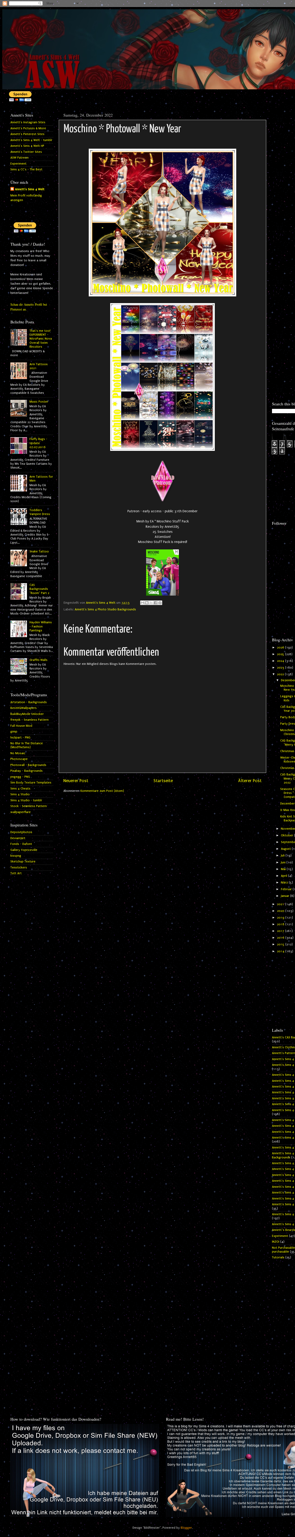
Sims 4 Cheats (20, 788)
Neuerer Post (75, 780)
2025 (281, 654)
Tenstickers (18, 867)
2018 (281, 924)
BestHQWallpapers (23, 708)
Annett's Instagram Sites (27, 122)
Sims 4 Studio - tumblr (26, 800)
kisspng (15, 856)
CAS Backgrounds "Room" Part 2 (39, 589)
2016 (281, 938)
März (285, 882)
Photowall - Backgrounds (28, 765)
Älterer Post (250, 780)
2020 (281, 911)
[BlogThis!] (147, 602)
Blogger (186, 1528)
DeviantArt (17, 838)
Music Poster (39, 402)
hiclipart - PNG (20, 737)
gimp (13, 731)
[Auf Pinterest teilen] (160, 602)
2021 (281, 904)
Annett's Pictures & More (28, 128)
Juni (283, 862)
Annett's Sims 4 (283, 1059)
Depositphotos (21, 832)
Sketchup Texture (22, 861)
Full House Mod (21, 726)
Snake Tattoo (39, 551)
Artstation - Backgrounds (28, 702)
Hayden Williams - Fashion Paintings (41, 626)
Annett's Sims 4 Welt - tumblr (31, 140)
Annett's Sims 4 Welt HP (27, 146)
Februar (287, 889)
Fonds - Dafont (21, 844)
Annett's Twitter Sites (26, 152)
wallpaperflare (20, 812)
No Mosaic (17, 753)
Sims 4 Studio (20, 794)
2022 (281, 674)
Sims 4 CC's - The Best (26, 169)
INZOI (275, 1242)
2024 (281, 661)
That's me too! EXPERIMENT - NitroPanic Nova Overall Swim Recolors (41, 339)
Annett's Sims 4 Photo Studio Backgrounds (105, 609)
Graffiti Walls (38, 660)
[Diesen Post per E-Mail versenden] (142, 602)
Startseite (163, 780)
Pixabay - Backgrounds (26, 771)
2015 (281, 944)
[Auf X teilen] (151, 602)
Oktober (287, 835)
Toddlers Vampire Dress (40, 512)
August (286, 849)
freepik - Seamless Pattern (29, 720)
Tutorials (278, 1257)
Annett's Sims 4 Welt (29, 189)
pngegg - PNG (20, 777)
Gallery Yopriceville (23, 850)
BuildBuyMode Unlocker (27, 714)
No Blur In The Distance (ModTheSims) (26, 745)
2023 (281, 667)
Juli (283, 855)
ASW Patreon (19, 158)
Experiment (18, 164)
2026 (281, 647)
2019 (281, 917)
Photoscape (19, 759)
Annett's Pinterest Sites (27, 134)
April (284, 876)
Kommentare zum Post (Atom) (102, 791)
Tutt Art (16, 873)
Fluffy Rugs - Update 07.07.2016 (38, 443)
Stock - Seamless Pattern (28, 806)
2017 (281, 931)
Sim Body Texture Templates (30, 782)
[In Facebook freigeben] (155, 602)
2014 (281, 951)
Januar (285, 896)
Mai (284, 869)
